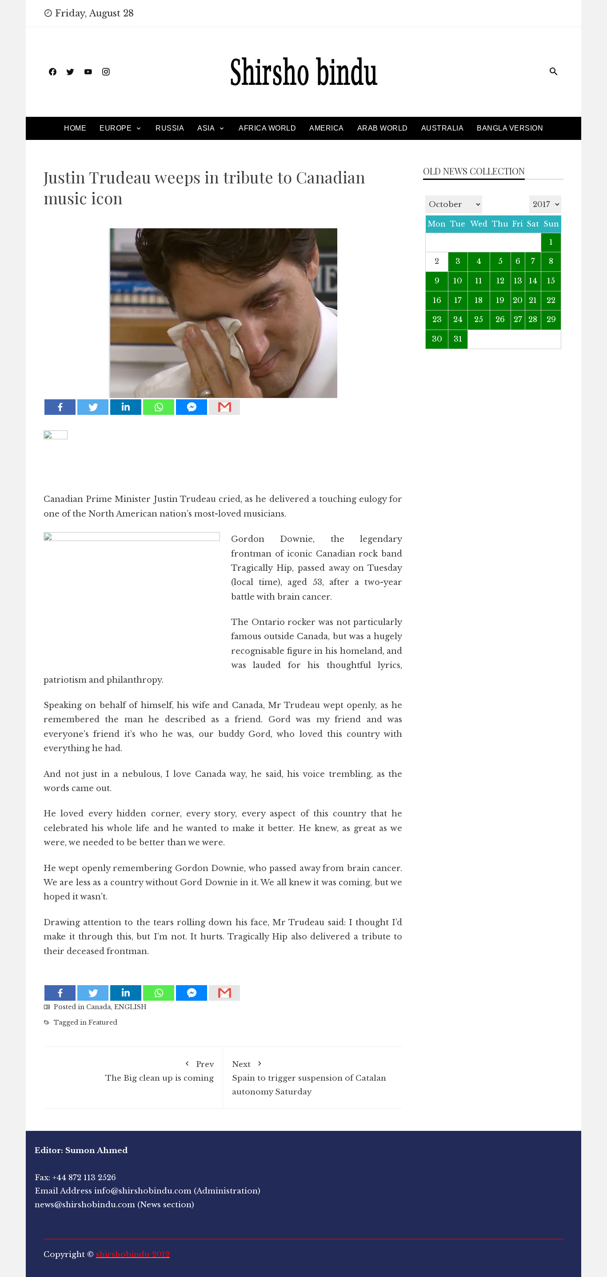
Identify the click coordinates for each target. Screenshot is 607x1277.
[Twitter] (92, 407)
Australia (442, 128)
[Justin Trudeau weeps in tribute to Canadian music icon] (223, 306)
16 (437, 300)
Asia (206, 128)
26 (500, 319)
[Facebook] (60, 407)
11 (478, 281)
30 (437, 339)
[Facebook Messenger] (191, 407)
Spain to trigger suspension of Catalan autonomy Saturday (309, 1078)
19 (500, 300)
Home (75, 128)
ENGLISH (130, 1007)
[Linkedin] (125, 407)
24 (458, 319)
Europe (116, 128)
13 (518, 281)
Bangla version (510, 128)
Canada (98, 1007)
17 (458, 300)
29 (551, 319)
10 (457, 281)
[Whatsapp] (158, 407)
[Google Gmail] (224, 407)
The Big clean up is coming (159, 1071)
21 (533, 300)
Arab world (382, 128)
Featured (102, 1022)
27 (518, 319)
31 (458, 339)
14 (533, 281)
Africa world (267, 128)
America (326, 128)
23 (437, 319)
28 (532, 319)
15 (551, 281)
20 (518, 300)
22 (551, 300)
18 (479, 300)
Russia (170, 128)
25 (478, 319)
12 (500, 281)
